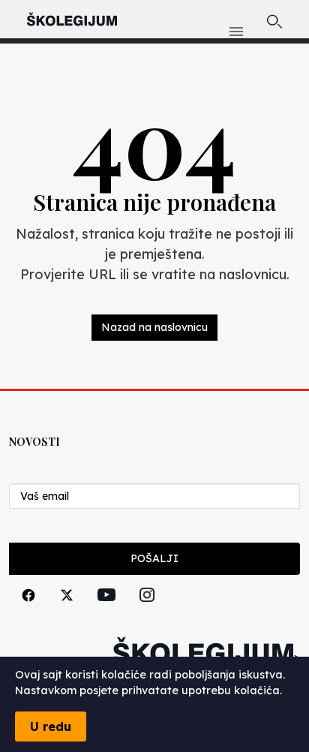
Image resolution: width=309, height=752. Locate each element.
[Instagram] (147, 612)
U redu (50, 726)
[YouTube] (107, 611)
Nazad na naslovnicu (154, 327)
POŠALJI (154, 558)
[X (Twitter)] (67, 612)
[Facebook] (28, 612)
